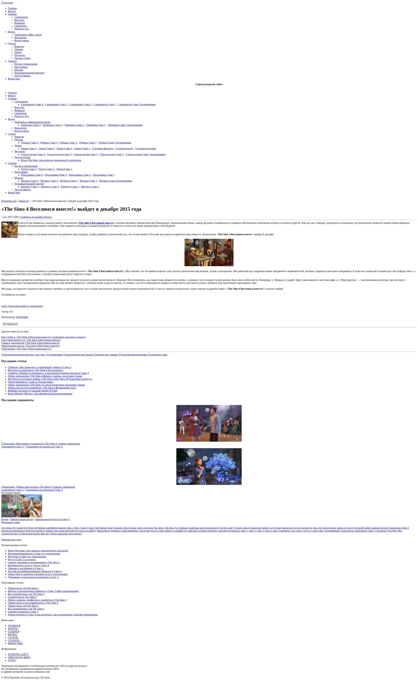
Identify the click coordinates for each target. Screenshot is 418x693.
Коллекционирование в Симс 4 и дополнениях (34, 553)
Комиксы (19, 23)
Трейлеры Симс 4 (30, 125)
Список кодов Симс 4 (33, 154)
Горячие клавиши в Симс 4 (23, 611)
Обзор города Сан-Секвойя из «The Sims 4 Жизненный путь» (42, 387)
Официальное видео (21, 519)
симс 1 (244, 530)
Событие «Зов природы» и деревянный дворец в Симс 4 (39, 367)
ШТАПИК (22, 317)
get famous (40, 527)
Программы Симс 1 (104, 175)
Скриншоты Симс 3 (56, 104)
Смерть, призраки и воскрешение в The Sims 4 (34, 562)
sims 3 (77, 527)
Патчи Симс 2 (46, 169)
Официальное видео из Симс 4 (52, 519)
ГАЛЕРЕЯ (13, 631)
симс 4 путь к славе (307, 530)
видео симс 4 (242, 527)
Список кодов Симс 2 (85, 154)
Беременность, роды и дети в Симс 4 (28, 565)
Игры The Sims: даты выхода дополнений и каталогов (51, 160)
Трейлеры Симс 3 (52, 125)
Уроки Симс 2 (64, 148)
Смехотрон (20, 25)
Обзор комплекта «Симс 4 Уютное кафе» (30, 382)
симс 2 (252, 530)
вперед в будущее (271, 527)
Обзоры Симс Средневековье (115, 142)
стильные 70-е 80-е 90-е (389, 530)
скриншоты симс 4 (364, 530)
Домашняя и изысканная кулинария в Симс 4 (33, 577)
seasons (62, 527)
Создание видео (124, 148)
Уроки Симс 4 (29, 148)
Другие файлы (22, 75)
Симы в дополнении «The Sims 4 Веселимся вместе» (30, 343)
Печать (48, 217)
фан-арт (45, 533)
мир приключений (64, 530)
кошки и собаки (44, 530)
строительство (9, 533)
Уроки (17, 52)
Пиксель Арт (21, 28)
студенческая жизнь (29, 533)
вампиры (194, 527)
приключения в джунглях (135, 530)
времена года (289, 527)
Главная (12, 8)
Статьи (12, 43)
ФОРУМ (12, 628)
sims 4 (84, 527)
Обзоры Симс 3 (49, 142)
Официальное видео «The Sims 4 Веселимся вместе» (30, 345)
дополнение (36, 306)
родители (212, 530)
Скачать (12, 61)
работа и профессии (176, 530)
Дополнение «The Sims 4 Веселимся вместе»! (26, 348)
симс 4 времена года (284, 530)
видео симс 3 (227, 527)
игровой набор (362, 527)
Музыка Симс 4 (29, 180)
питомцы (116, 530)
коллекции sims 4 (399, 527)
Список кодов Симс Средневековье (146, 154)
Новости (19, 46)
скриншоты (347, 530)
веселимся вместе (19, 306)
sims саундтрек (145, 527)
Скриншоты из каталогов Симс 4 (44, 446)
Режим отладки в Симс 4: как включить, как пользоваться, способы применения (52, 614)
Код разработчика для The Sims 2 (26, 608)
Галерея (12, 14)
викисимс (255, 527)
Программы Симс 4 (32, 175)
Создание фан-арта (102, 148)
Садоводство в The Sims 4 (22, 597)
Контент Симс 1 (90, 186)
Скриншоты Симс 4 (32, 104)
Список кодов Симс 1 (112, 154)
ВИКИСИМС (15, 643)
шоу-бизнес (75, 533)
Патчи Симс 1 (64, 169)
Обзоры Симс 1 (87, 142)
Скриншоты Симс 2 (81, 104)
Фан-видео (20, 37)
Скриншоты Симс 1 (105, 104)
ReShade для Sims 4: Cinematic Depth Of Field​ (32, 390)
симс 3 (260, 530)
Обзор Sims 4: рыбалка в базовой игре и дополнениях (38, 574)
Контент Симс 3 (50, 186)
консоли (30, 530)
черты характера (59, 533)
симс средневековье (329, 530)
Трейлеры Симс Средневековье (125, 125)
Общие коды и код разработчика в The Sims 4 (33, 603)
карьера (375, 527)
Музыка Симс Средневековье (115, 180)
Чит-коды (19, 55)
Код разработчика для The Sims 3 (26, 594)
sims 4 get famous (97, 527)
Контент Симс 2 (70, 186)
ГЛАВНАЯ (14, 625)
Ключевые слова (10, 522)
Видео (11, 31)
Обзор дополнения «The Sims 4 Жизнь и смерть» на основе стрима (45, 376)
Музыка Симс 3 (49, 180)
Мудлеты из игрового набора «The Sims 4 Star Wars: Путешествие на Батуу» (50, 379)
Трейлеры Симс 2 (74, 125)
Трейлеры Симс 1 (96, 125)
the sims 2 (159, 527)
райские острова (197, 530)
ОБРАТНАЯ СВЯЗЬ (19, 657)
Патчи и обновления (25, 64)
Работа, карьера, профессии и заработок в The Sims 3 (37, 600)
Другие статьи (22, 58)
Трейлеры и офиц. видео (28, 34)
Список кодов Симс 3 (59, 154)
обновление (103, 530)
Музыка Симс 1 (88, 180)
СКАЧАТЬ (14, 640)
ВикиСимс (14, 78)
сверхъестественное (229, 530)
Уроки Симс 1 (82, 148)
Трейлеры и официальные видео (32, 122)
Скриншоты (21, 17)
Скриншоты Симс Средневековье (137, 104)
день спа (317, 527)
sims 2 (70, 527)
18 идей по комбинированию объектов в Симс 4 (35, 571)
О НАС (12, 660)
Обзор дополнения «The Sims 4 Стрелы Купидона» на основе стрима (46, 384)
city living (6, 527)
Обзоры (18, 49)
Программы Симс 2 (80, 175)
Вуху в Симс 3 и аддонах (22, 559)
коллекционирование (13, 530)
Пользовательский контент (29, 72)
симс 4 (5, 306)
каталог (385, 527)
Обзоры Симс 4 (29, 142)
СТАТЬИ (13, 637)
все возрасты (304, 527)
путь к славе (157, 530)
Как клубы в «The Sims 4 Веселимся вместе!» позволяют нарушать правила (43, 337)
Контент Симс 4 (30, 186)
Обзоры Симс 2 (68, 142)
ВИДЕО (12, 634)
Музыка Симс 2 (69, 180)
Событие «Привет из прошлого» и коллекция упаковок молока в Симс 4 (48, 373)
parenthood (52, 527)
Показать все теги (11, 539)
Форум (12, 11)
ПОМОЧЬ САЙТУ (18, 654)
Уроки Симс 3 (46, 148)
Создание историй (145, 148)
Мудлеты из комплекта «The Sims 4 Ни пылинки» (35, 370)
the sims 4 (170, 527)
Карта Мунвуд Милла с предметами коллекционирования (40, 393)
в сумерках (182, 527)
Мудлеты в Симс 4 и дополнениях (27, 556)
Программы (21, 67)
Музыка (18, 70)
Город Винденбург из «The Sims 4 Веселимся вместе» (31, 340)
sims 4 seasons (115, 527)
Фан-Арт (19, 20)
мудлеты (80, 530)
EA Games (18, 527)
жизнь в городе (345, 527)
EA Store (29, 527)
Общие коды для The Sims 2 (23, 588)
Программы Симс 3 (56, 175)
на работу (90, 530)
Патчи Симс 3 (29, 169)
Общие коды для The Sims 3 (23, 605)
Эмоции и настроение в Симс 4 (25, 568)
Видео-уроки (21, 40)
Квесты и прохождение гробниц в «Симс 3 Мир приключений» (43, 591)
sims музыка (130, 527)
